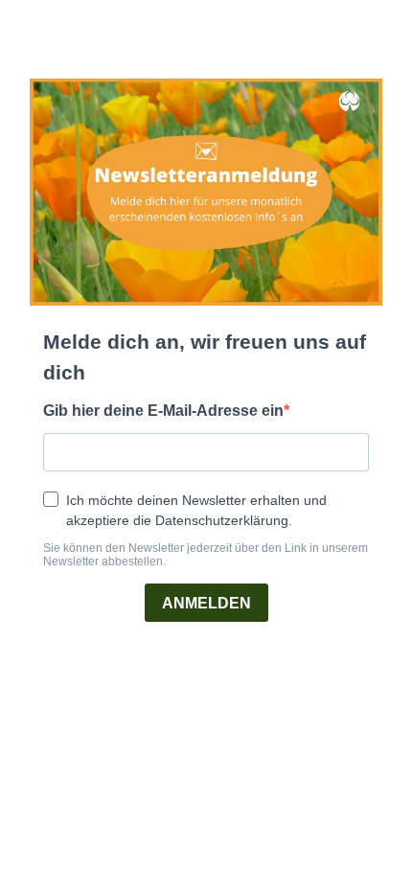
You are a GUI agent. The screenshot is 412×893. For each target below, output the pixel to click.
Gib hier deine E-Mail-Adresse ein (163, 410)
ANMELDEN (206, 603)
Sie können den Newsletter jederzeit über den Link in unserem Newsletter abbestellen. (205, 554)
